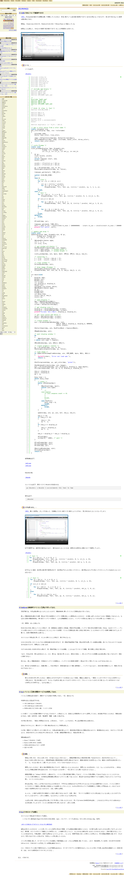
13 (5, 25)
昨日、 (24, 17)
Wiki (33, 0)
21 (7, 26)
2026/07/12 (14, 49)
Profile (12, 0)
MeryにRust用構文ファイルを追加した (8, 80)
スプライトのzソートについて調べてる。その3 (8, 93)
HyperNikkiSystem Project (118, 869)
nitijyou (24, 607)
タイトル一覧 (96, 5)
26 (3, 28)
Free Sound (38, 0)
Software (24, 0)
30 (10, 28)
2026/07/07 (14, 82)
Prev (5, 19)
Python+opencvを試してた (6, 62)
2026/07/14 (14, 39)
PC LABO (18, 0)
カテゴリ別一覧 (105, 5)
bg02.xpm (28, 465)
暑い (1, 66)
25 (13, 26)
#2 (20, 607)
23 (10, 26)
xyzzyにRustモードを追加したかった (8, 77)
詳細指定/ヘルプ (119, 863)
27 (5, 28)
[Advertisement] (93, 880)
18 (13, 25)
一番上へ (121, 874)
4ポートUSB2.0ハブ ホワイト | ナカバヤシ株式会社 (37, 824)
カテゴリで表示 (13, 30)
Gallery (29, 0)
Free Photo (45, 0)
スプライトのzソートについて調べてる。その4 (8, 85)
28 (7, 28)
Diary (50, 0)
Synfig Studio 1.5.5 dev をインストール (8, 57)
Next (12, 19)
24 (11, 26)
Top (1, 0)
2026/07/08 (14, 74)
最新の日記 (85, 5)
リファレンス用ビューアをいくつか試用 (8, 45)
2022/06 (9, 19)
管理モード (72, 874)
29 (8, 28)
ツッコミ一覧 (114, 5)
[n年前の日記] (34, 9)
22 (8, 26)
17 (11, 25)
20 (5, 26)
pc (22, 692)
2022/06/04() (23, 9)
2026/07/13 (14, 43)
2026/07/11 (14, 54)
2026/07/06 (14, 91)
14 (7, 25)
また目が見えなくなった (6, 48)
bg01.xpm (28, 463)
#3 (20, 692)
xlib (23, 13)
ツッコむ (119, 603)
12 (3, 25)
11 (13, 23)
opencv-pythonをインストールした (8, 68)
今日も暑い (3, 61)
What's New (6, 0)
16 (10, 25)
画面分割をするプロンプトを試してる (8, 52)
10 (11, 23)
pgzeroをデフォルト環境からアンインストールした (8, 72)
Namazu (97, 863)
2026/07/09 (14, 64)
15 (8, 25)
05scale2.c (28, 552)
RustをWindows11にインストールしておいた (8, 88)
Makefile (28, 477)
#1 (20, 13)
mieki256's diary (119, 3)
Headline (79, 874)
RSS (91, 5)
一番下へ (121, 5)
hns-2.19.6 (109, 869)
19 (3, 26)
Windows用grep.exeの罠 (5, 41)
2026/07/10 (14, 59)
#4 (20, 812)
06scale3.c (28, 74)
